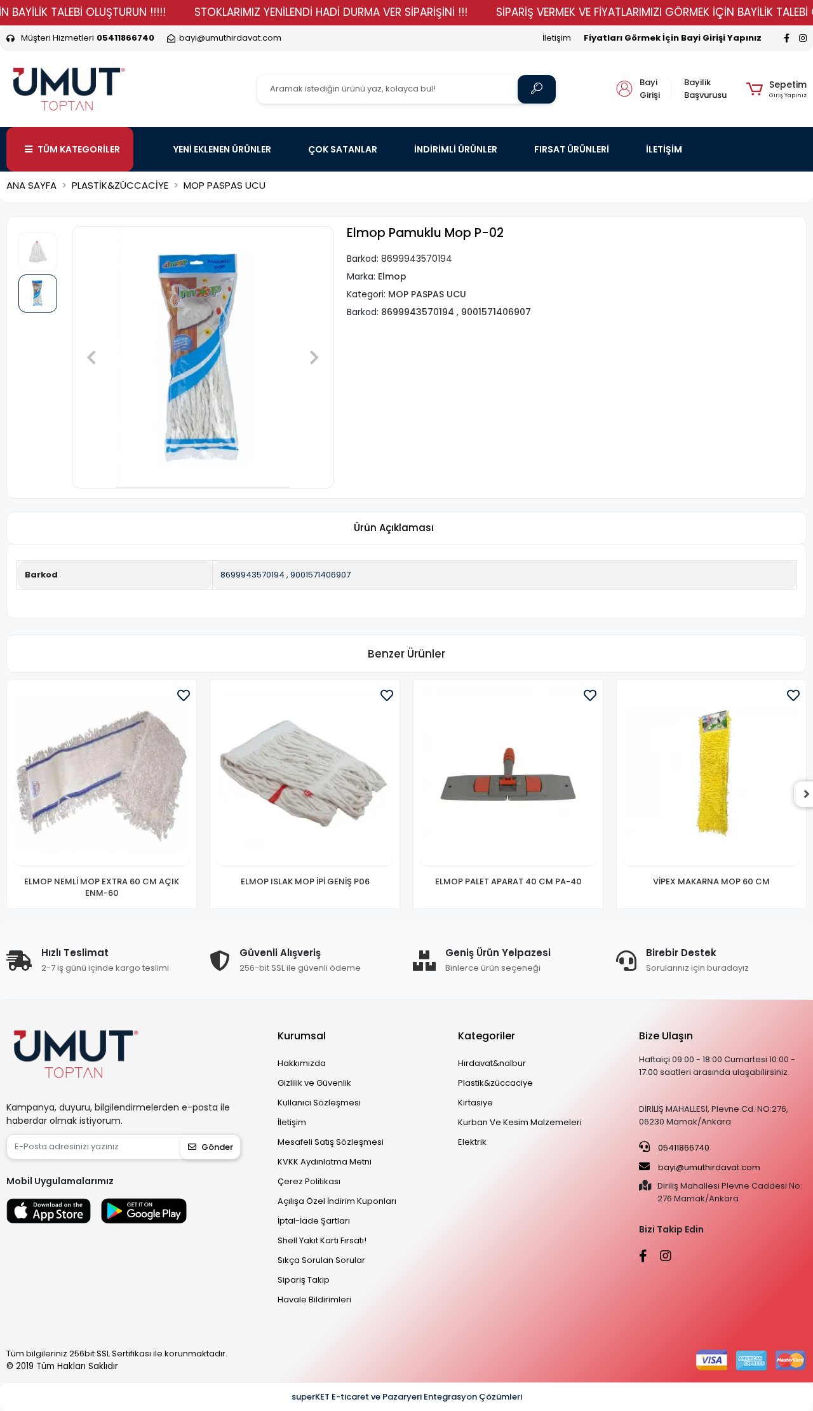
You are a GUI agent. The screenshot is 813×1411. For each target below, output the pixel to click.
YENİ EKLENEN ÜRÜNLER (222, 149)
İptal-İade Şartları (314, 1221)
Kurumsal (302, 1036)
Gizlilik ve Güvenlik (314, 1083)
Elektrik (472, 1142)
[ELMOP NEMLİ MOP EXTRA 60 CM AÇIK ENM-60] (101, 776)
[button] (776, 89)
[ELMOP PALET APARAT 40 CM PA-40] (508, 776)
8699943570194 (252, 575)
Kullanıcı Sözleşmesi (319, 1103)
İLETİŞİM (664, 149)
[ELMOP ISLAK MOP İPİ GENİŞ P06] (305, 776)
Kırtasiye (475, 1103)
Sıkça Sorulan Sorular (321, 1260)
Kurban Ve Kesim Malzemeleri (520, 1122)
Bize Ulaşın (666, 1036)
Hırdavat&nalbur (492, 1063)
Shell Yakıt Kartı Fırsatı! (322, 1240)
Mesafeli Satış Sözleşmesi (331, 1142)
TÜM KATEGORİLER (78, 149)
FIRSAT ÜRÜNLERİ (571, 149)
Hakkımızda (302, 1063)
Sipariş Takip (304, 1280)
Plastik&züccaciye (495, 1083)
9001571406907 (320, 575)
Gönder (217, 1147)
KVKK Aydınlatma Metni (325, 1162)
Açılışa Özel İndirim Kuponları (337, 1201)
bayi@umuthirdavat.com (708, 1167)
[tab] (394, 528)
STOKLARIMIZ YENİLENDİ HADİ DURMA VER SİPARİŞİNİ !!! (330, 12)
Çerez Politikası (309, 1181)
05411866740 (682, 1148)
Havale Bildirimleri (314, 1299)
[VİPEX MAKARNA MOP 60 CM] (711, 776)
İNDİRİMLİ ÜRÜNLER (455, 149)
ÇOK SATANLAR (342, 149)
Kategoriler (486, 1036)
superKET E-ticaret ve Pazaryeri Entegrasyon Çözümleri (407, 1397)
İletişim (556, 38)
